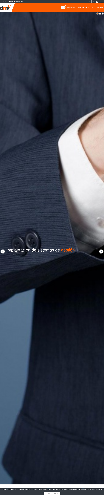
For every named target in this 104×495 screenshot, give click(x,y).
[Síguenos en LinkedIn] (93, 1)
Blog (92, 7)
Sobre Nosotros (71, 7)
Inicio (63, 7)
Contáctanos (99, 7)
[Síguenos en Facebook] (89, 1)
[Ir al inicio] (5, 10)
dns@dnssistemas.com (16, 1)
